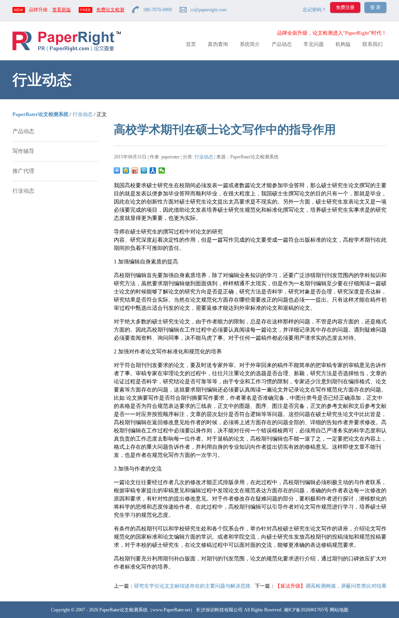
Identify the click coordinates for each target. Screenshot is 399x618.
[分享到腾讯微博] (144, 170)
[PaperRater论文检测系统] (66, 51)
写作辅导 (23, 151)
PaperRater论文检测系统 (40, 114)
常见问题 (314, 44)
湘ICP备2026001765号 (306, 610)
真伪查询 (218, 44)
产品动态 (282, 44)
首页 (191, 44)
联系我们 (372, 44)
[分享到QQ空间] (126, 170)
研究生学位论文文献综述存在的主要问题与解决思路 (192, 586)
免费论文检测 (110, 9)
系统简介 (250, 44)
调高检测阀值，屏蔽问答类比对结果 (331, 586)
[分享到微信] (162, 170)
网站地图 (339, 610)
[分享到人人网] (153, 170)
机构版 (343, 44)
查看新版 (61, 9)
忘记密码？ (314, 9)
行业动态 (82, 114)
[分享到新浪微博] (135, 170)
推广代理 (23, 171)
